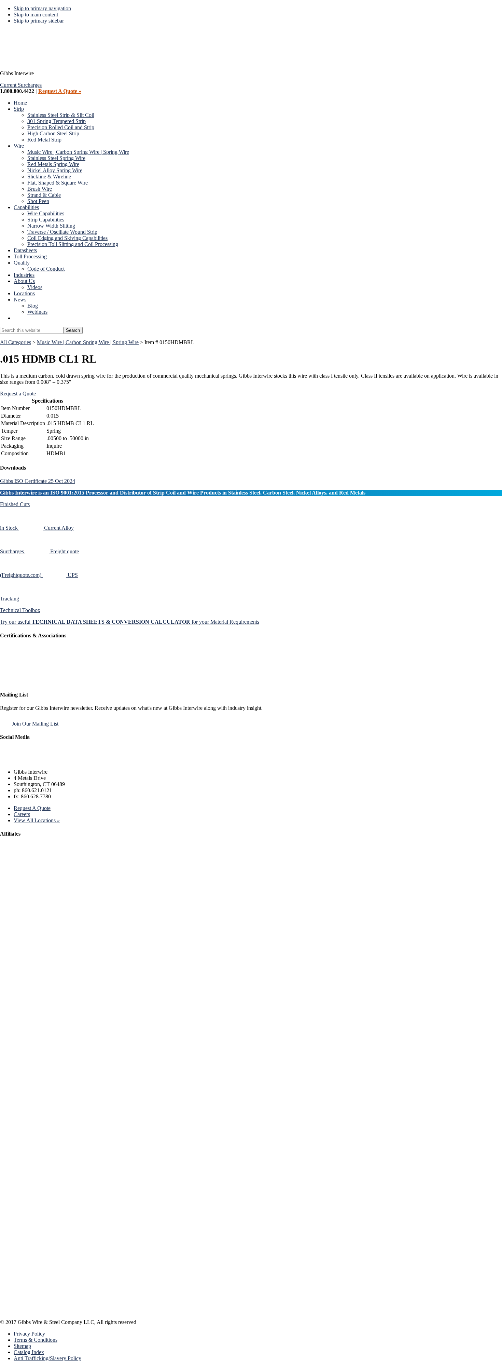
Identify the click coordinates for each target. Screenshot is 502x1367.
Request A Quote (32, 808)
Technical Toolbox (20, 610)
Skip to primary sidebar (39, 21)
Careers (22, 814)
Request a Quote (18, 393)
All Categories (15, 342)
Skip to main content (36, 14)
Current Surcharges (21, 85)
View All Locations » (37, 820)
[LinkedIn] (39, 760)
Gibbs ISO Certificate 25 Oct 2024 (37, 481)
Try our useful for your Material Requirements (129, 622)
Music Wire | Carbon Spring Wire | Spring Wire (88, 342)
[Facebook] (7, 760)
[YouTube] (55, 760)
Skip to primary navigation (42, 8)
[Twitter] (23, 760)
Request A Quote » (59, 91)
